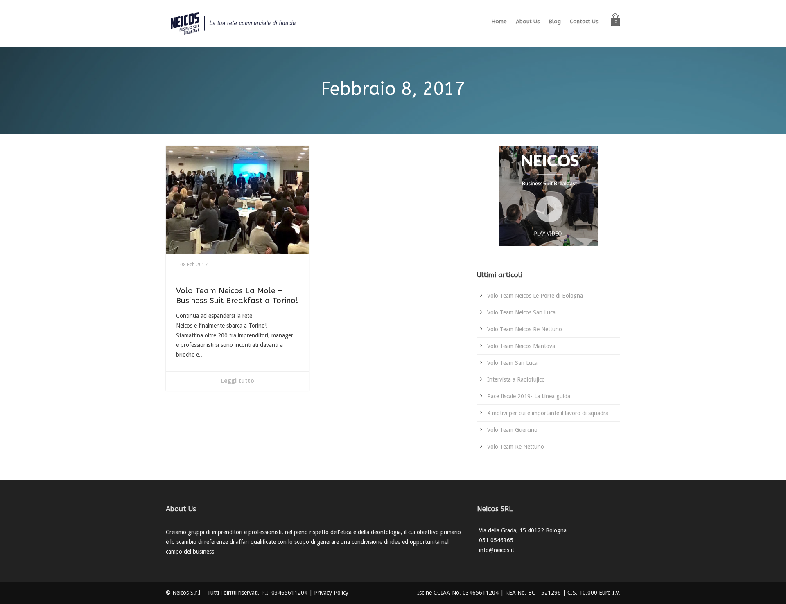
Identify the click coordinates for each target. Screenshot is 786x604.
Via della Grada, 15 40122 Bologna (523, 530)
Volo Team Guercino (512, 430)
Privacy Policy (331, 592)
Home (499, 21)
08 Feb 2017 (194, 264)
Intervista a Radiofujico (516, 379)
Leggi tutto (237, 380)
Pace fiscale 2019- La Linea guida (528, 396)
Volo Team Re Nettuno (515, 446)
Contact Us (584, 21)
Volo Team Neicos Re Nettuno (524, 329)
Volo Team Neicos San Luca (521, 312)
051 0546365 (496, 540)
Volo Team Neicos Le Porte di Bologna (535, 295)
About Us (528, 21)
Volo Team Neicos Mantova (521, 346)
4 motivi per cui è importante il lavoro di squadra (547, 413)
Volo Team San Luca (512, 362)
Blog (555, 21)
